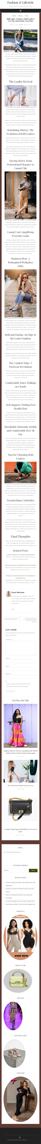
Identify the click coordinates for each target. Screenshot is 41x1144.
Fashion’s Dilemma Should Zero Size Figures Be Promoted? (19, 896)
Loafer (20, 27)
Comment (8, 639)
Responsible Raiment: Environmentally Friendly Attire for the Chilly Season (30, 620)
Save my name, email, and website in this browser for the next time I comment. (19, 685)
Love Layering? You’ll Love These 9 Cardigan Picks (12, 619)
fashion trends (27, 25)
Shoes (26, 16)
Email (7, 666)
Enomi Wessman (17, 593)
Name (7, 658)
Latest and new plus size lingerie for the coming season (20, 565)
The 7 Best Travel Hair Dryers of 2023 (20, 786)
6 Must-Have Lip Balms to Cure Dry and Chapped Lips (20, 904)
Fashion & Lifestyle (20, 2)
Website (7, 674)
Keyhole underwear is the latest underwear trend (20, 555)
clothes (14, 16)
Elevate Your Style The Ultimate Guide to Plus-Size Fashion (20, 890)
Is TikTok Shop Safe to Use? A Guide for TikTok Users (20, 901)
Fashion (20, 16)
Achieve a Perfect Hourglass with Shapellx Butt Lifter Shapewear (20, 884)
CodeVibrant (30, 1140)
